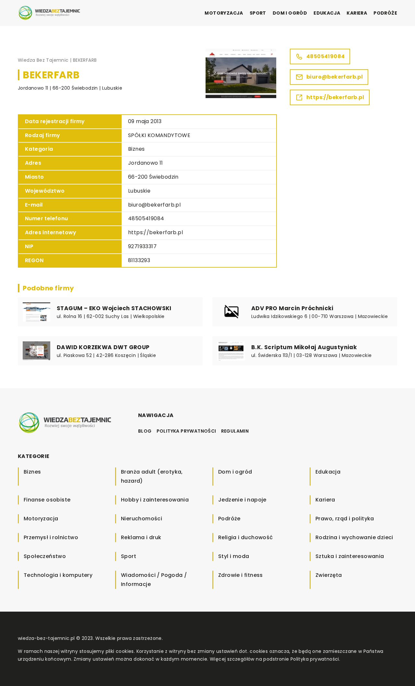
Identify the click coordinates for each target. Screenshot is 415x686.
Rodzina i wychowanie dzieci (354, 537)
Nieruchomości (141, 518)
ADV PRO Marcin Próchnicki (292, 308)
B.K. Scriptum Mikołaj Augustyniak (304, 347)
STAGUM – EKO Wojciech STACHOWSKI (114, 308)
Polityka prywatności (186, 431)
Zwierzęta (328, 575)
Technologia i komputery (58, 575)
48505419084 (146, 218)
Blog (145, 431)
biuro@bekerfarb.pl (154, 205)
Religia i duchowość (245, 537)
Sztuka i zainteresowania (349, 556)
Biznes (136, 149)
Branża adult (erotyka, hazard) (152, 476)
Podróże (385, 13)
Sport (258, 13)
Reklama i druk (141, 537)
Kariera (357, 13)
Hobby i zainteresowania (155, 499)
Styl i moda (233, 556)
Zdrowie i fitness (240, 575)
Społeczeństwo (45, 556)
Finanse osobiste (47, 499)
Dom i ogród (290, 13)
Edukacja (327, 13)
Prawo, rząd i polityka (344, 518)
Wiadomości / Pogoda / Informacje (154, 579)
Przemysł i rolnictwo (51, 537)
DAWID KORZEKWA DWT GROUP (103, 347)
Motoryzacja (224, 13)
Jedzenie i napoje (242, 499)
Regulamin (235, 431)
